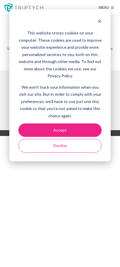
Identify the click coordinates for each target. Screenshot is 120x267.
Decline (60, 145)
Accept (60, 130)
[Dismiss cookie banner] (100, 22)
